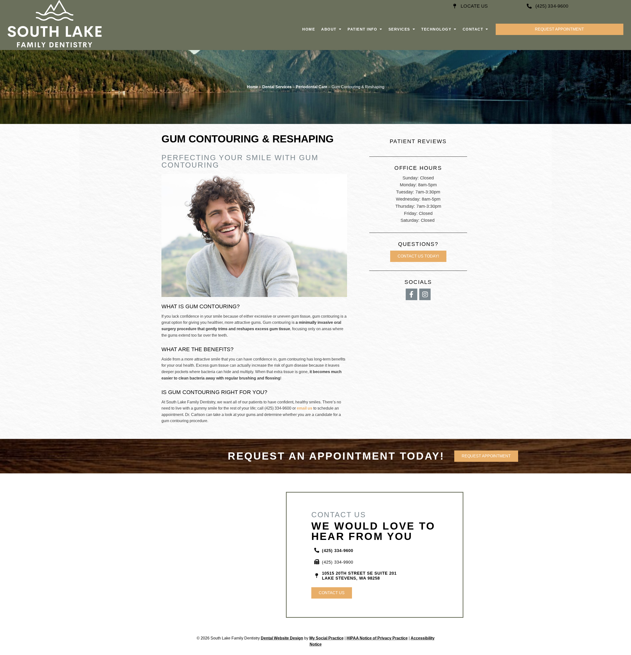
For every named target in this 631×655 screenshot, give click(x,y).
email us (304, 408)
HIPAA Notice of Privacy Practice (377, 638)
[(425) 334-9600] (529, 6)
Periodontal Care (311, 87)
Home (308, 29)
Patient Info (362, 29)
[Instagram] (425, 294)
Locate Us (474, 6)
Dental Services (277, 87)
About (328, 29)
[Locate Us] (454, 6)
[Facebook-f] (411, 294)
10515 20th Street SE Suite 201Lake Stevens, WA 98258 (359, 576)
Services (399, 29)
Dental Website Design (282, 638)
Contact (473, 29)
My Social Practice (326, 638)
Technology (436, 29)
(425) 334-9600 (551, 6)
